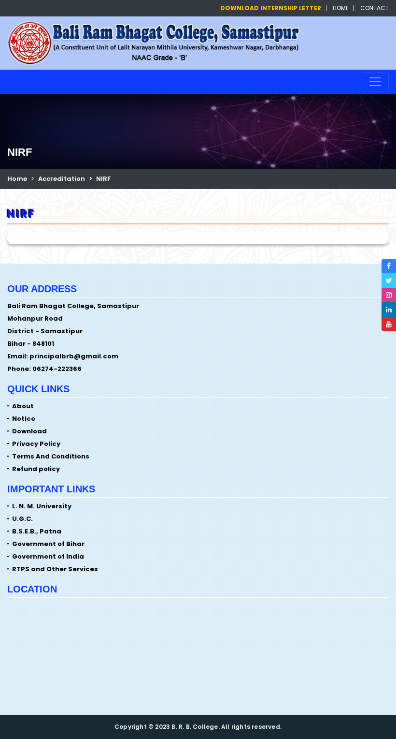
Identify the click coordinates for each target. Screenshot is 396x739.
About (23, 406)
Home (341, 8)
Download (29, 431)
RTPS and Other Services (55, 569)
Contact (374, 8)
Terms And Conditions (50, 456)
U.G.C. (22, 518)
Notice (23, 418)
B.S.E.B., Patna (36, 531)
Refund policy (36, 468)
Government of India (48, 556)
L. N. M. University (41, 506)
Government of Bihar (48, 543)
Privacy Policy (36, 443)
